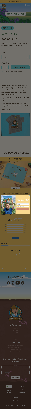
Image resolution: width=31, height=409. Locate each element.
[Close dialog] (29, 196)
